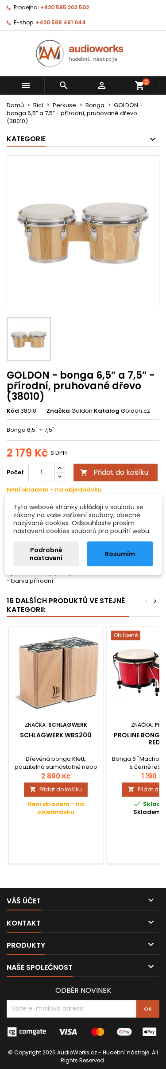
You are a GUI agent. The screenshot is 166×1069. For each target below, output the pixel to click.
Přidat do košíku (114, 472)
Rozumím (120, 554)
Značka (58, 411)
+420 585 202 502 (64, 7)
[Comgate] (83, 1031)
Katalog (107, 411)
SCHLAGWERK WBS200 (56, 735)
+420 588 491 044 (61, 22)
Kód (13, 411)
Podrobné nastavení (46, 554)
